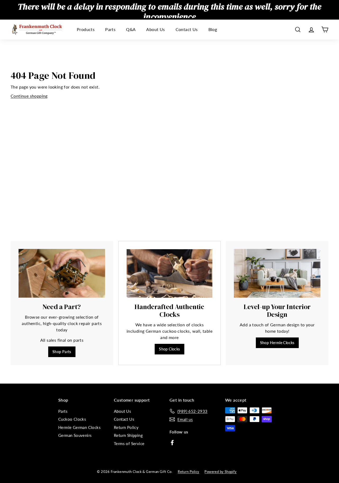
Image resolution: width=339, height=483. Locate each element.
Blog (212, 29)
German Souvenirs (75, 435)
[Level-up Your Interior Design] (277, 273)
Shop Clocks (169, 349)
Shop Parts (61, 351)
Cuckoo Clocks (72, 419)
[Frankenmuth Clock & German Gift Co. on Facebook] (172, 442)
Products (86, 29)
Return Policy (126, 427)
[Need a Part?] (62, 273)
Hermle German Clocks (79, 427)
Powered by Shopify (220, 471)
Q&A (131, 29)
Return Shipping (128, 435)
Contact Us (187, 29)
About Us (155, 29)
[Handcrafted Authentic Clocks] (170, 273)
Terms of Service (129, 443)
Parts (110, 29)
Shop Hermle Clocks (277, 342)
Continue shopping (29, 95)
